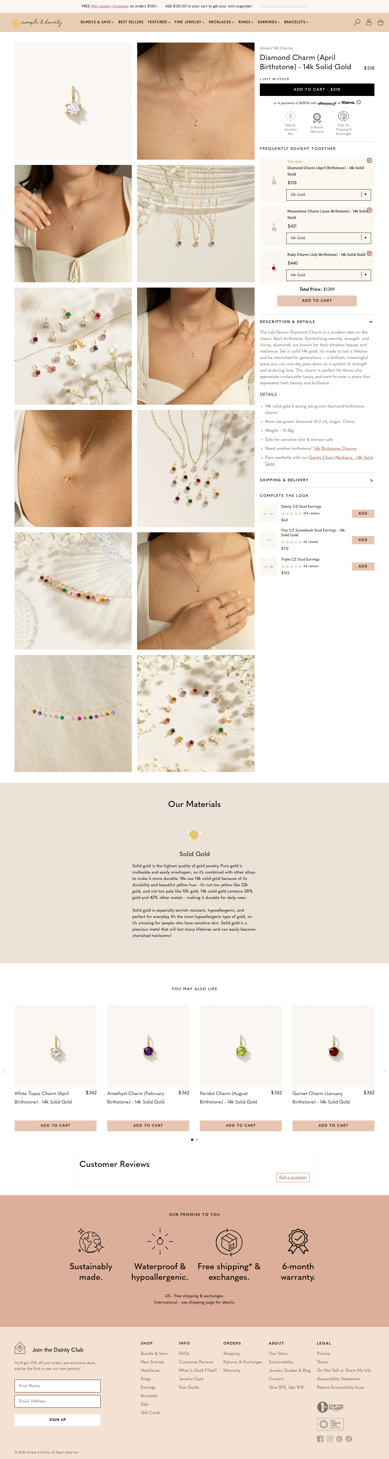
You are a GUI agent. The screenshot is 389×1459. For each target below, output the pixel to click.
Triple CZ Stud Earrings (300, 560)
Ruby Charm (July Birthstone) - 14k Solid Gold (326, 255)
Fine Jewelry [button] (188, 22)
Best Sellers (131, 22)
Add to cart (317, 90)
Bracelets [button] (294, 22)
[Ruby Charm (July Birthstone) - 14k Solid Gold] (369, 253)
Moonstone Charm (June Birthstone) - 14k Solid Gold (327, 215)
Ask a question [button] (293, 1177)
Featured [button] (157, 22)
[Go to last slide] (5, 1071)
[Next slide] (384, 1071)
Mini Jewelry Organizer (110, 6)
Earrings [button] (267, 22)
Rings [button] (244, 22)
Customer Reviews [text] (114, 1165)
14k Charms (283, 48)
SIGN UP (57, 1420)
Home (265, 48)
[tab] (192, 1140)
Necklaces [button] (220, 22)
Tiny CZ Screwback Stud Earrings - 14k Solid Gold (313, 533)
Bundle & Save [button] (96, 22)
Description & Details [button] (287, 322)
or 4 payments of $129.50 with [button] (308, 103)
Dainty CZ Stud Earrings (301, 507)
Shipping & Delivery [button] (284, 480)
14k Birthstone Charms (335, 449)
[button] (360, 22)
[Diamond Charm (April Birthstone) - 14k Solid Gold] (369, 160)
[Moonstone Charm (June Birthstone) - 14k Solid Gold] (369, 210)
